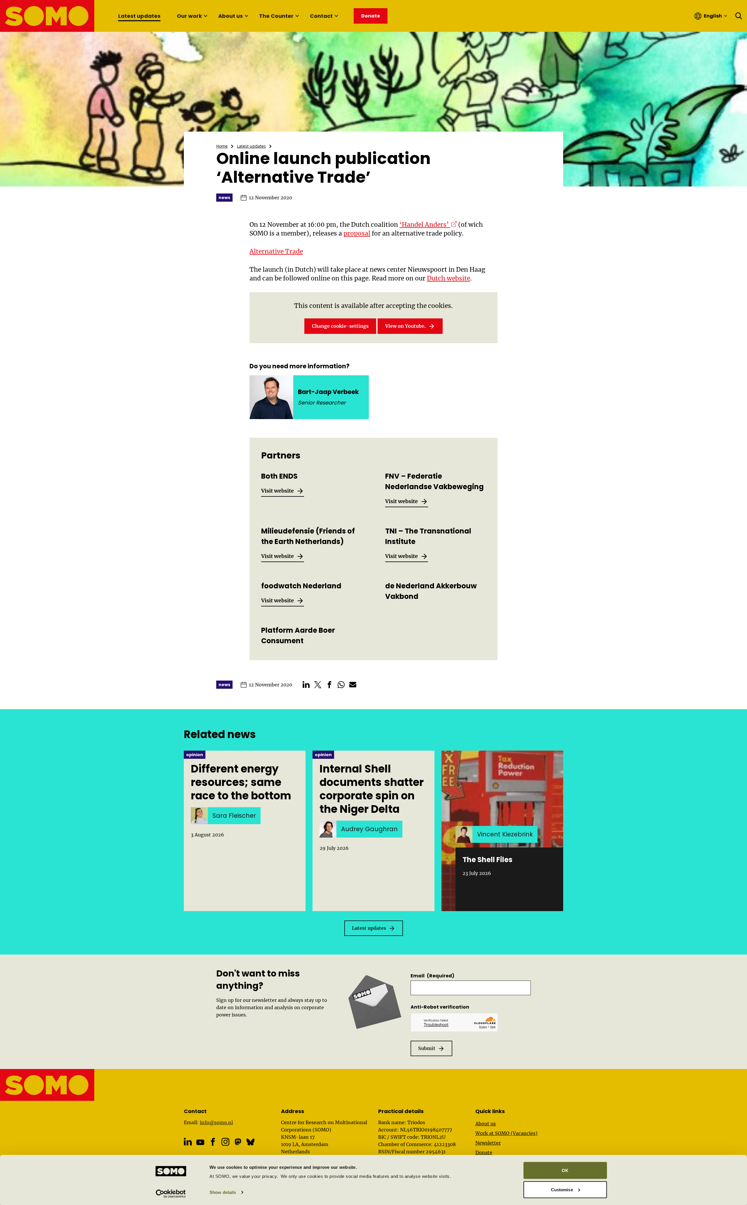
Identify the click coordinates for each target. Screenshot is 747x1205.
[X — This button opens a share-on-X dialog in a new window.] (318, 684)
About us (230, 16)
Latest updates (139, 16)
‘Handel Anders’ (428, 225)
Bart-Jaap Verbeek (328, 392)
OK (565, 1170)
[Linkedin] (188, 1142)
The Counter (276, 16)
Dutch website (448, 278)
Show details (223, 1192)
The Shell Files (487, 859)
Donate (483, 1152)
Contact (321, 16)
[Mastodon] (238, 1142)
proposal (356, 233)
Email (432, 975)
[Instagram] (225, 1142)
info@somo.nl (216, 1122)
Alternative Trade (276, 251)
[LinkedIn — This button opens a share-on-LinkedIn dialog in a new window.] (306, 684)
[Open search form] (738, 16)
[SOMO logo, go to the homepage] (47, 16)
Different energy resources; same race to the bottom (241, 782)
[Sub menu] (205, 16)
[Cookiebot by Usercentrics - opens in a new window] (170, 1193)
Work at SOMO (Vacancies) (506, 1133)
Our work (189, 16)
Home (222, 146)
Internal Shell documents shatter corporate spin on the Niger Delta (372, 789)
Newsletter (488, 1143)
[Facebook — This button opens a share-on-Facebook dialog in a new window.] (329, 684)
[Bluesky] (250, 1142)
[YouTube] (200, 1142)
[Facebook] (213, 1142)
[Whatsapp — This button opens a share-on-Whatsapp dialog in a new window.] (341, 684)
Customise (562, 1189)
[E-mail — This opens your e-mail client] (353, 684)
